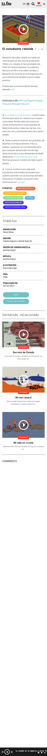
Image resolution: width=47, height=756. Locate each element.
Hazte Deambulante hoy (25, 157)
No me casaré (23, 397)
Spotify (32, 101)
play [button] (7, 751)
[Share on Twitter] (39, 49)
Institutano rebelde (13, 202)
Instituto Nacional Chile (15, 207)
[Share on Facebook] (35, 49)
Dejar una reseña (16, 301)
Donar (16, 295)
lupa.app (21, 182)
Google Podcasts (21, 104)
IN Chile (30, 198)
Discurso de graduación (15, 193)
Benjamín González (25, 188)
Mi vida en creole (24, 443)
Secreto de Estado (23, 352)
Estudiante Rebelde (13, 198)
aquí (13, 89)
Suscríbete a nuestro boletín (18, 115)
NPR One (23, 101)
